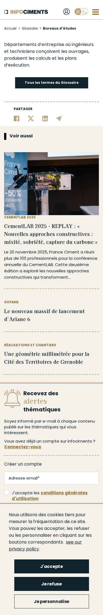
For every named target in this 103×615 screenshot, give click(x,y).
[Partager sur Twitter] (31, 118)
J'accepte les (50, 495)
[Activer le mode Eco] (81, 11)
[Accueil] (26, 12)
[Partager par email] (59, 118)
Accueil (10, 28)
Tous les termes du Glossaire (52, 82)
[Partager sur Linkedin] (45, 118)
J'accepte (51, 566)
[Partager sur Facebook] (17, 118)
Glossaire (30, 28)
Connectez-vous (22, 447)
